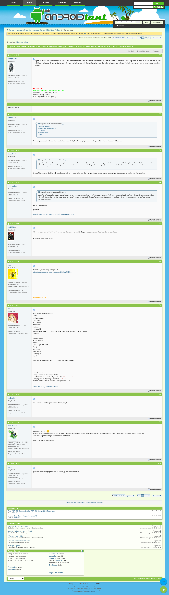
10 (143, 38)
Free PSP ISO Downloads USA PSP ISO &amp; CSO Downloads (31, 511)
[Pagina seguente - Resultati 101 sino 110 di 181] (153, 38)
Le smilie (52, 556)
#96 (160, 261)
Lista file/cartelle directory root (19, 541)
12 (149, 38)
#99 (160, 422)
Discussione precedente (75, 503)
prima (130, 38)
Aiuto (146, 22)
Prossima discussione (94, 503)
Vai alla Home (150, 578)
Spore (40, 134)
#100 (159, 463)
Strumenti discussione (143, 51)
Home (14, 2)
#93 (160, 150)
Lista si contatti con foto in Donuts (20, 531)
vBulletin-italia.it (92, 591)
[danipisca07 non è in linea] (11, 68)
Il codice (52, 558)
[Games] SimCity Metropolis (18, 526)
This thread (16, 513)
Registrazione (157, 22)
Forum (29, 2)
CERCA (156, 3)
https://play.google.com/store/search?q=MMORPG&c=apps (53, 214)
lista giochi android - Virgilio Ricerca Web (22, 516)
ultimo (158, 38)
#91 (160, 55)
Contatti (77, 2)
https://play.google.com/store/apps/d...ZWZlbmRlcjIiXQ (52, 272)
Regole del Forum (56, 573)
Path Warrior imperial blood (47, 129)
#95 (160, 223)
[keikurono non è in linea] (13, 434)
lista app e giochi (14, 546)
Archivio (158, 578)
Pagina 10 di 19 (120, 38)
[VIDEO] (59, 560)
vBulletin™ (84, 587)
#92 (160, 114)
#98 (160, 394)
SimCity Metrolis (44, 127)
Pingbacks (12, 567)
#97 (160, 305)
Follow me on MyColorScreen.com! (45, 387)
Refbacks (11, 569)
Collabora (62, 2)
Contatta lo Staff (139, 578)
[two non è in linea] (13, 274)
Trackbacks (53, 565)
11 (146, 38)
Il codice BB (53, 554)
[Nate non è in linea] (13, 318)
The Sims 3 (41, 131)
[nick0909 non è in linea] (11, 236)
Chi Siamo (45, 2)
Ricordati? (121, 25)
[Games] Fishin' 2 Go (15, 536)
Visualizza (156, 51)
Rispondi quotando (155, 100)
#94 (160, 182)
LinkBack (131, 51)
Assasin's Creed (43, 133)
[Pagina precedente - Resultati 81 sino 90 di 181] (134, 38)
